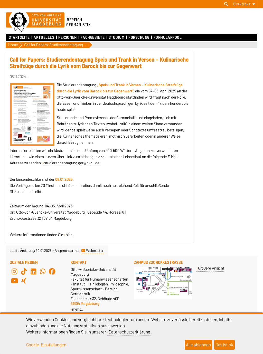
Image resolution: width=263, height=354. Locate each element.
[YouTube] (14, 280)
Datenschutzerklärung (129, 332)
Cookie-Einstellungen (46, 344)
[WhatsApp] (42, 271)
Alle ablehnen (198, 344)
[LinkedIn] (33, 271)
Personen (67, 37)
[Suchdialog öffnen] (226, 4)
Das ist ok (224, 344)
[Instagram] (14, 271)
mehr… (77, 309)
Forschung (138, 37)
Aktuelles (44, 37)
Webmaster (95, 250)
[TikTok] (24, 271)
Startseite (19, 37)
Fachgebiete (93, 37)
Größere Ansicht (211, 268)
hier (69, 235)
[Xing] (24, 280)
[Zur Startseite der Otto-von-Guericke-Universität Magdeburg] (35, 22)
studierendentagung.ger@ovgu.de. (72, 163)
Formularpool (168, 37)
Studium (116, 37)
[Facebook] (52, 271)
